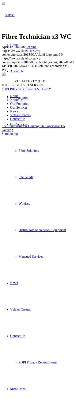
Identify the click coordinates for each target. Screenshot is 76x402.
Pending (31, 47)
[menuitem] (42, 190)
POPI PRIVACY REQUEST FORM (27, 89)
